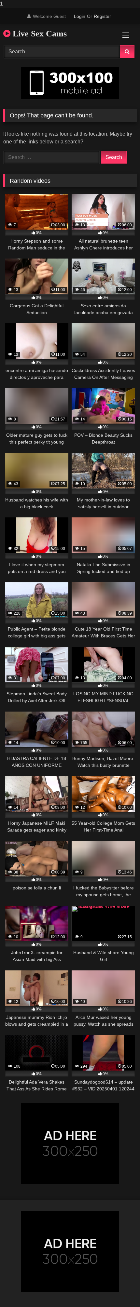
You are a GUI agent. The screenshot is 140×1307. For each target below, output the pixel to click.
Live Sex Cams (38, 33)
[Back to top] (120, 1289)
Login (79, 16)
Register (102, 16)
